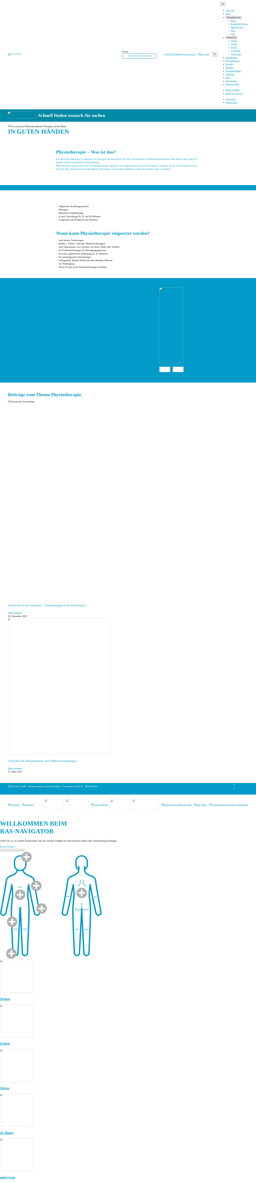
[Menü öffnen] (214, 54)
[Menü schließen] (222, 4)
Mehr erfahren (15, 612)
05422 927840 (164, 369)
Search (125, 51)
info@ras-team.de (178, 369)
